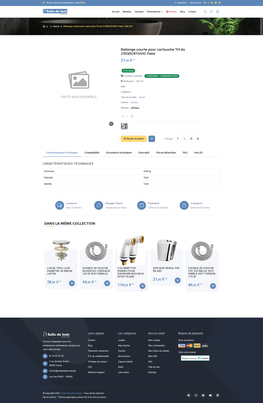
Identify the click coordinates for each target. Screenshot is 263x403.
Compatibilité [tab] (92, 152)
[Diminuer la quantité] (123, 116)
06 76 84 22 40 (56, 356)
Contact (192, 11)
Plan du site (154, 367)
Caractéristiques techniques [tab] (62, 152)
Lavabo (121, 340)
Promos (172, 11)
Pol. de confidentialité (98, 356)
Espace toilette (125, 361)
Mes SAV (152, 356)
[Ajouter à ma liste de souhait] (151, 139)
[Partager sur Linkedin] (191, 138)
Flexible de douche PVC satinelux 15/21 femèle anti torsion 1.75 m (201, 272)
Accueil (115, 11)
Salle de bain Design (72, 393)
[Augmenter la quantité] (132, 116)
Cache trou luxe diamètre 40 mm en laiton (59, 271)
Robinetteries (153, 11)
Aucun (56, 26)
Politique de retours (97, 361)
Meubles (127, 11)
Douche (121, 351)
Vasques (139, 11)
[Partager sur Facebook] (178, 138)
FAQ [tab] (185, 152)
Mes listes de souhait (158, 351)
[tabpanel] (131, 261)
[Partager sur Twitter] (184, 138)
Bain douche (124, 345)
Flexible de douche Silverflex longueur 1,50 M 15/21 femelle (96, 271)
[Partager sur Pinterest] (198, 138)
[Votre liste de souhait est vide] (211, 11)
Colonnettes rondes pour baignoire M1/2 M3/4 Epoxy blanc (131, 272)
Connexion (182, 3)
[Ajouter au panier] (72, 283)
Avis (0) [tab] (198, 152)
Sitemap (152, 372)
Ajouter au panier (135, 138)
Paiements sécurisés (98, 351)
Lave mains (123, 372)
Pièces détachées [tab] (166, 152)
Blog (182, 11)
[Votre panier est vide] (217, 11)
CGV (90, 367)
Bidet (120, 367)
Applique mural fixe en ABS (166, 269)
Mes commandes (156, 345)
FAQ (150, 361)
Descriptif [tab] (144, 152)
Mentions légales (96, 372)
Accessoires (124, 356)
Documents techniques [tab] (119, 152)
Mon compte (154, 340)
